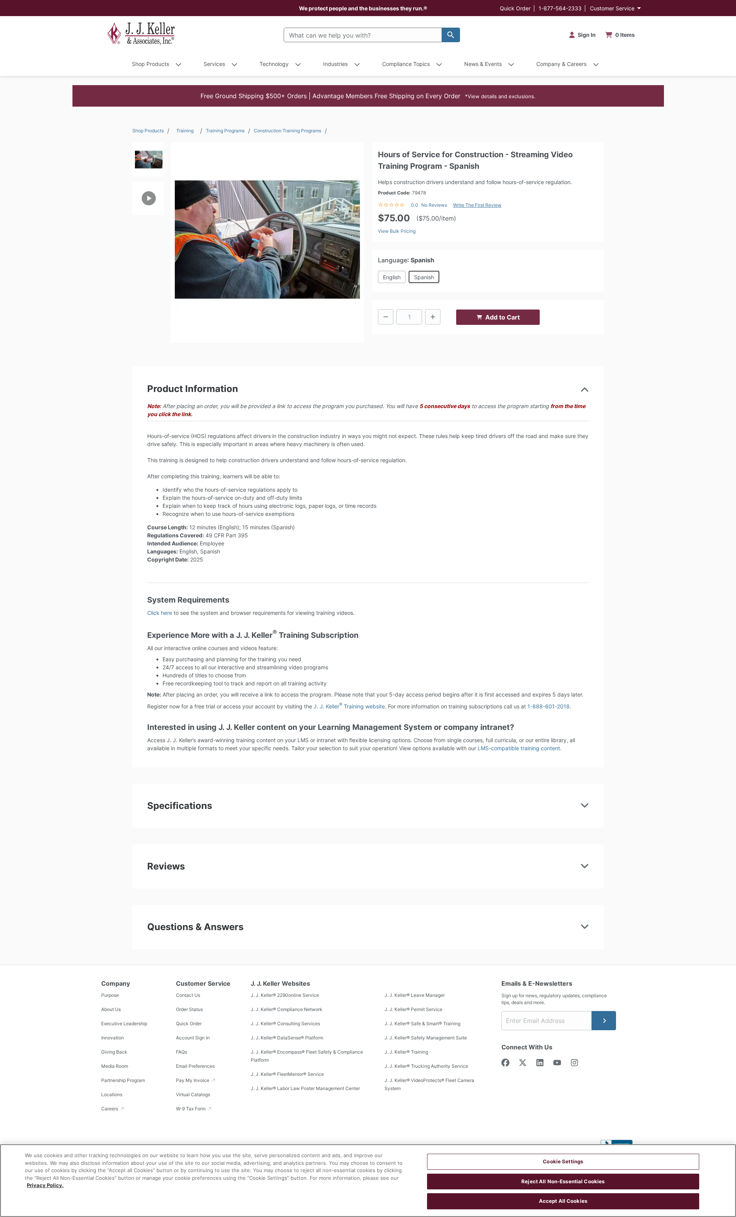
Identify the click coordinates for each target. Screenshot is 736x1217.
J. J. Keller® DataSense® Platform (287, 1038)
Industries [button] (335, 64)
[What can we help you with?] (451, 35)
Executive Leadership (124, 1023)
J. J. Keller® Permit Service (413, 1009)
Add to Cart (502, 317)
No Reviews (434, 205)
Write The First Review (477, 205)
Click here (159, 612)
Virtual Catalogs (193, 1094)
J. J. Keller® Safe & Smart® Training (422, 1023)
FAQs (181, 1052)
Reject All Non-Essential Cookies (563, 1181)
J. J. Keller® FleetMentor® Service (287, 1074)
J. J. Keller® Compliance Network (286, 1009)
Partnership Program (123, 1080)
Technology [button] (274, 64)
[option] (148, 162)
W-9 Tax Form (191, 1109)
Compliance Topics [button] (406, 64)
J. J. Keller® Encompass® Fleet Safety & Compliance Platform (307, 1056)
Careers (110, 1109)
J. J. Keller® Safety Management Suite (425, 1038)
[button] (368, 95)
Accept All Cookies (563, 1201)
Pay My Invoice (193, 1080)
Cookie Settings (563, 1161)
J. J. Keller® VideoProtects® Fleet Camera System (429, 1084)
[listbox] (148, 239)
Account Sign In (193, 1038)
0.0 (414, 205)
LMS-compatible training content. (520, 748)
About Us (111, 1009)
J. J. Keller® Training (406, 1052)
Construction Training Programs (287, 130)
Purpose (110, 995)
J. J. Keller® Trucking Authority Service (426, 1066)
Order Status (189, 1009)
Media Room (114, 1066)
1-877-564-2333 (560, 8)
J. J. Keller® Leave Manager (414, 995)
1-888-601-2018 (548, 706)
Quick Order (515, 8)
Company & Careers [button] (561, 64)
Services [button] (214, 64)
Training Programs (225, 130)
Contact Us (188, 995)
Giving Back (114, 1052)
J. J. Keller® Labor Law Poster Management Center (305, 1088)
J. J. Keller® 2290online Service (285, 995)
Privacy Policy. (45, 1185)
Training (185, 130)
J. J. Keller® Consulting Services (285, 1023)
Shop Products (148, 130)
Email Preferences (195, 1066)
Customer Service (612, 8)
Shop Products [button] (150, 64)
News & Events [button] (483, 64)
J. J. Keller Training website (349, 706)
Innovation (112, 1038)
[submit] (603, 1020)
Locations (111, 1094)
